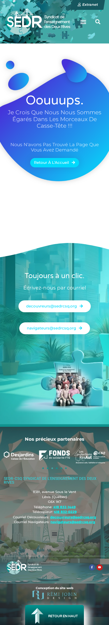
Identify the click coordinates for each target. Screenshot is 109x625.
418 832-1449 (64, 507)
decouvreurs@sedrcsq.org (73, 517)
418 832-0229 (65, 512)
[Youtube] (100, 567)
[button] (83, 22)
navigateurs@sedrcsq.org (72, 522)
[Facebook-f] (92, 567)
